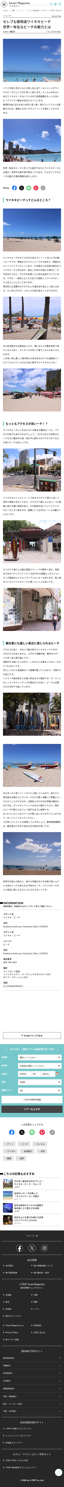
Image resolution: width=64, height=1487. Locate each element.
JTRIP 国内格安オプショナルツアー (21, 1467)
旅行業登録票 (11, 1273)
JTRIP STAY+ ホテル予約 (17, 1460)
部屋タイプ (6, 1090)
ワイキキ (11, 1151)
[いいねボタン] (58, 1472)
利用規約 (37, 1325)
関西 (36, 1302)
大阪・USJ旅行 (9, 1411)
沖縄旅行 (7, 1365)
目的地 (4, 1065)
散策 (9, 1158)
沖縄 (36, 1295)
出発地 (4, 1057)
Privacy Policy (12, 1332)
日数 (3, 1081)
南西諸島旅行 (9, 1389)
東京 (7, 1302)
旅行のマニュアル (13, 1316)
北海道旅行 (8, 1373)
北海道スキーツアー (14, 1443)
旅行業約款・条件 (41, 1273)
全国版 (8, 1295)
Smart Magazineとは (15, 1325)
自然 (22, 1158)
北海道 (8, 1309)
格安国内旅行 (9, 1358)
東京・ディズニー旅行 (12, 1404)
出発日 (4, 1073)
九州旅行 (7, 1381)
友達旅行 (28, 1151)
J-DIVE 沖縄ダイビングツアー (19, 1428)
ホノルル (40, 1143)
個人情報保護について (43, 1266)
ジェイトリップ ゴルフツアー (18, 1436)
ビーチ (25, 1143)
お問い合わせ (39, 1332)
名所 (43, 1151)
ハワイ (36, 1309)
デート (10, 1143)
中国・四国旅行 (10, 1396)
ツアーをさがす (32, 1109)
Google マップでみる (33, 1035)
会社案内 (9, 1266)
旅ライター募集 (12, 1339)
